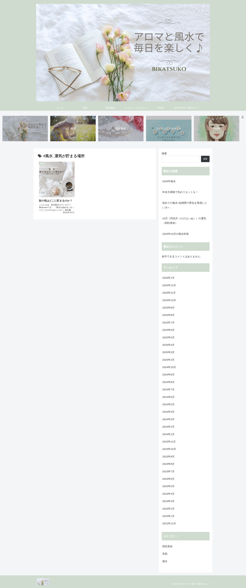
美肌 (164, 553)
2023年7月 (168, 471)
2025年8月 (168, 315)
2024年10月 (169, 367)
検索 (164, 153)
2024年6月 (168, 397)
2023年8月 (168, 464)
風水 (164, 561)
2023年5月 (168, 486)
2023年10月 (169, 449)
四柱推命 (167, 546)
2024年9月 (168, 374)
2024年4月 (168, 411)
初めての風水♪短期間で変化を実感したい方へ (184, 205)
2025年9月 (168, 307)
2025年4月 (168, 344)
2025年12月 (169, 285)
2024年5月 (168, 404)
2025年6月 (168, 330)
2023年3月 (168, 501)
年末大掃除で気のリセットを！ (180, 192)
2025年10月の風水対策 (175, 233)
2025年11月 (169, 292)
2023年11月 (169, 441)
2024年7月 (168, 389)
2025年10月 (169, 300)
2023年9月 (168, 456)
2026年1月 (168, 277)
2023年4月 (168, 493)
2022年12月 (169, 523)
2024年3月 (168, 419)
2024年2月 (168, 426)
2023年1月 (168, 516)
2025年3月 (168, 352)
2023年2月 (168, 508)
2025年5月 (168, 337)
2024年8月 (168, 382)
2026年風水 (170, 181)
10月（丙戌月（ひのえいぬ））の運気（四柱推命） (184, 220)
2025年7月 (168, 322)
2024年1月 (168, 434)
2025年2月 (168, 359)
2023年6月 (168, 478)
